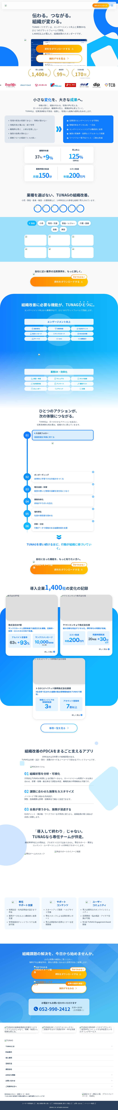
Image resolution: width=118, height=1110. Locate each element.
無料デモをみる (71, 987)
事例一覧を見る (57, 728)
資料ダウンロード (100, 5)
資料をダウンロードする (57, 48)
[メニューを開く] (112, 5)
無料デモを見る (57, 58)
